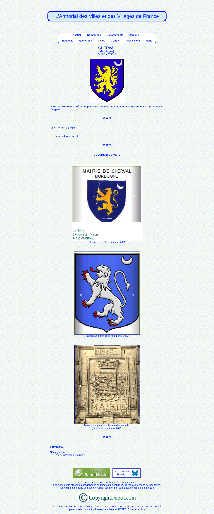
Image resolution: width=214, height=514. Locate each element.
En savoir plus (136, 509)
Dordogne (107, 51)
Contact (115, 40)
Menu (149, 40)
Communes (94, 35)
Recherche (85, 40)
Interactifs (67, 40)
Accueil (77, 35)
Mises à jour (133, 40)
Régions (134, 35)
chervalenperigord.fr (68, 136)
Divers (101, 40)
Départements (115, 35)
